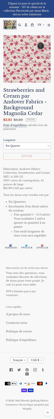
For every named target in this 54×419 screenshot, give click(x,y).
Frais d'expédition (15, 125)
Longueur (9, 140)
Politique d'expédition (21, 340)
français (18, 360)
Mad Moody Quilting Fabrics (31, 400)
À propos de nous (18, 314)
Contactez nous (16, 322)
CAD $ (35, 360)
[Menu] (49, 24)
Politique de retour (19, 331)
